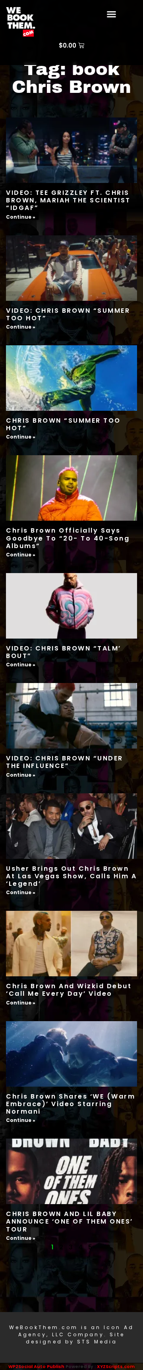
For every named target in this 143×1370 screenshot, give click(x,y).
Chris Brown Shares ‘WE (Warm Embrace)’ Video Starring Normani (70, 1104)
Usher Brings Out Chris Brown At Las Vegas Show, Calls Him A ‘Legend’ (71, 876)
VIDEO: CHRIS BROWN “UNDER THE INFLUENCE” (64, 762)
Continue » (20, 217)
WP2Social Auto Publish (36, 1366)
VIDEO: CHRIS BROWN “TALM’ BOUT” (63, 652)
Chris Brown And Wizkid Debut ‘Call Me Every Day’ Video (68, 989)
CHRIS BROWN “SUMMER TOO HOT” (63, 424)
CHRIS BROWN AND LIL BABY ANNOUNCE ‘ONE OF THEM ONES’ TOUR (69, 1221)
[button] (111, 13)
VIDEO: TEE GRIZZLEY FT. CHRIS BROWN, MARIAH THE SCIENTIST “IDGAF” (68, 200)
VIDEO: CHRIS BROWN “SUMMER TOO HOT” (68, 314)
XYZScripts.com (116, 1366)
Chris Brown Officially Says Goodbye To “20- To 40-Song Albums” (67, 538)
